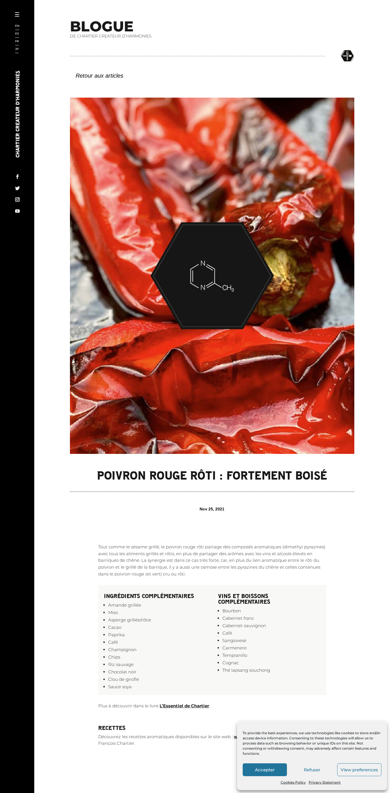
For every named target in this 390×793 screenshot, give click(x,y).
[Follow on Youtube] (17, 211)
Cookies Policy (293, 782)
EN (17, 26)
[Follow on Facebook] (17, 176)
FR (17, 41)
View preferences (359, 769)
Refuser (312, 769)
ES (17, 33)
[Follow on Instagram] (17, 199)
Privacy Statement (325, 782)
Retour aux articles (99, 76)
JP (17, 49)
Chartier (35, 34)
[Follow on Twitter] (17, 188)
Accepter (265, 769)
